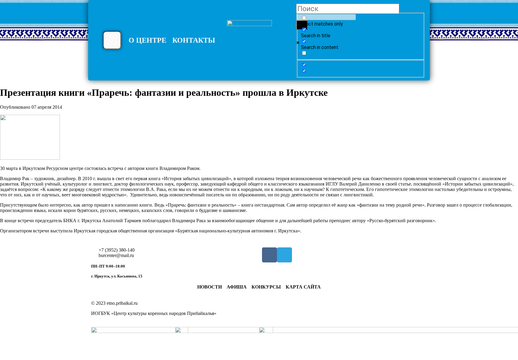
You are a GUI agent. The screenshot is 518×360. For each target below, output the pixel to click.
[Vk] (269, 254)
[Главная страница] (249, 42)
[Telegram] (284, 254)
